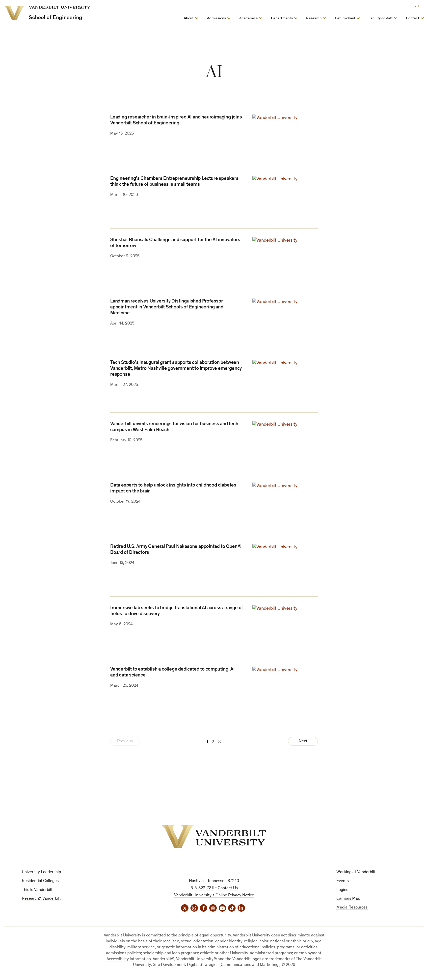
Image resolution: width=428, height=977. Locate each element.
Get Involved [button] (345, 18)
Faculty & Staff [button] (381, 18)
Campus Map (348, 899)
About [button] (189, 18)
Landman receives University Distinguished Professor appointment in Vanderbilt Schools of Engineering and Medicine (166, 307)
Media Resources (352, 908)
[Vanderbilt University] (214, 837)
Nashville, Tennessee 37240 (214, 881)
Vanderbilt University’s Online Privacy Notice (214, 895)
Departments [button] (282, 18)
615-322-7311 (202, 888)
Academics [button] (248, 18)
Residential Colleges (40, 881)
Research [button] (313, 18)
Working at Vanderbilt (355, 872)
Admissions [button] (216, 18)
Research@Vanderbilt (41, 899)
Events (342, 881)
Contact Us (228, 888)
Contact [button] (412, 18)
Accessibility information (129, 959)
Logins (342, 890)
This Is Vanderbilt (37, 890)
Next (303, 741)
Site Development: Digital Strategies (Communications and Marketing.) (217, 965)
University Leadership (41, 872)
